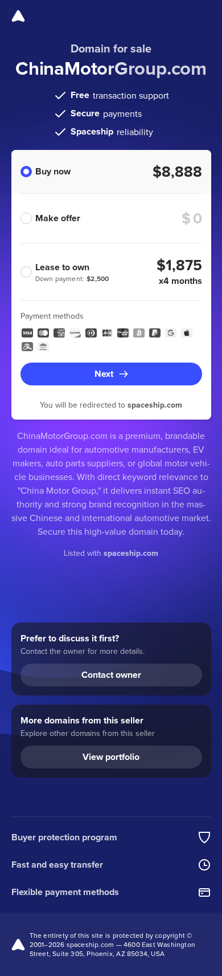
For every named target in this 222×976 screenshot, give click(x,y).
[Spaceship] (18, 16)
